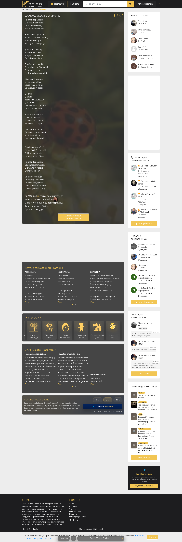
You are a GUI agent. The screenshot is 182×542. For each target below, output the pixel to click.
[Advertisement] (73, 242)
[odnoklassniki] (70, 520)
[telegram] (77, 520)
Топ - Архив (144, 373)
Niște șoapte (143, 265)
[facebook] (74, 520)
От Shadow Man (144, 257)
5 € (107, 400)
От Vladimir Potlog (145, 58)
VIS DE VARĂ (64, 272)
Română (26, 529)
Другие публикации (144, 223)
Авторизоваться (145, 4)
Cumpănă (142, 47)
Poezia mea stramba (146, 64)
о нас (71, 504)
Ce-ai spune (143, 38)
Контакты (73, 506)
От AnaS (141, 41)
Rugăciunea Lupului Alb (35, 354)
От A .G (141, 32)
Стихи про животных (51, 196)
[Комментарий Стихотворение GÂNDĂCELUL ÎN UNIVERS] (115, 15)
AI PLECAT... (30, 272)
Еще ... (27, 302)
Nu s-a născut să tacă (146, 341)
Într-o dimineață (144, 30)
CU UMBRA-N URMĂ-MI (147, 255)
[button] (57, 4)
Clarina (48, 199)
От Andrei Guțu (144, 215)
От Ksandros (143, 247)
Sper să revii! (143, 21)
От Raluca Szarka (145, 67)
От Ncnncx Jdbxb (145, 280)
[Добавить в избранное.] (120, 15)
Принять (152, 537)
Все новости (144, 457)
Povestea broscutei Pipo (69, 354)
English (36, 529)
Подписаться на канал (144, 486)
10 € (118, 400)
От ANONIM (143, 50)
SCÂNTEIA (95, 272)
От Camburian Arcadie (147, 186)
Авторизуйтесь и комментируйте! (73, 217)
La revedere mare (145, 56)
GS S (140, 344)
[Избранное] (158, 3)
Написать (74, 4)
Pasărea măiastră (98, 374)
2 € (97, 400)
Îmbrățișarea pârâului (146, 245)
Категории (33, 317)
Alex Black (143, 328)
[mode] (73, 538)
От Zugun (142, 24)
